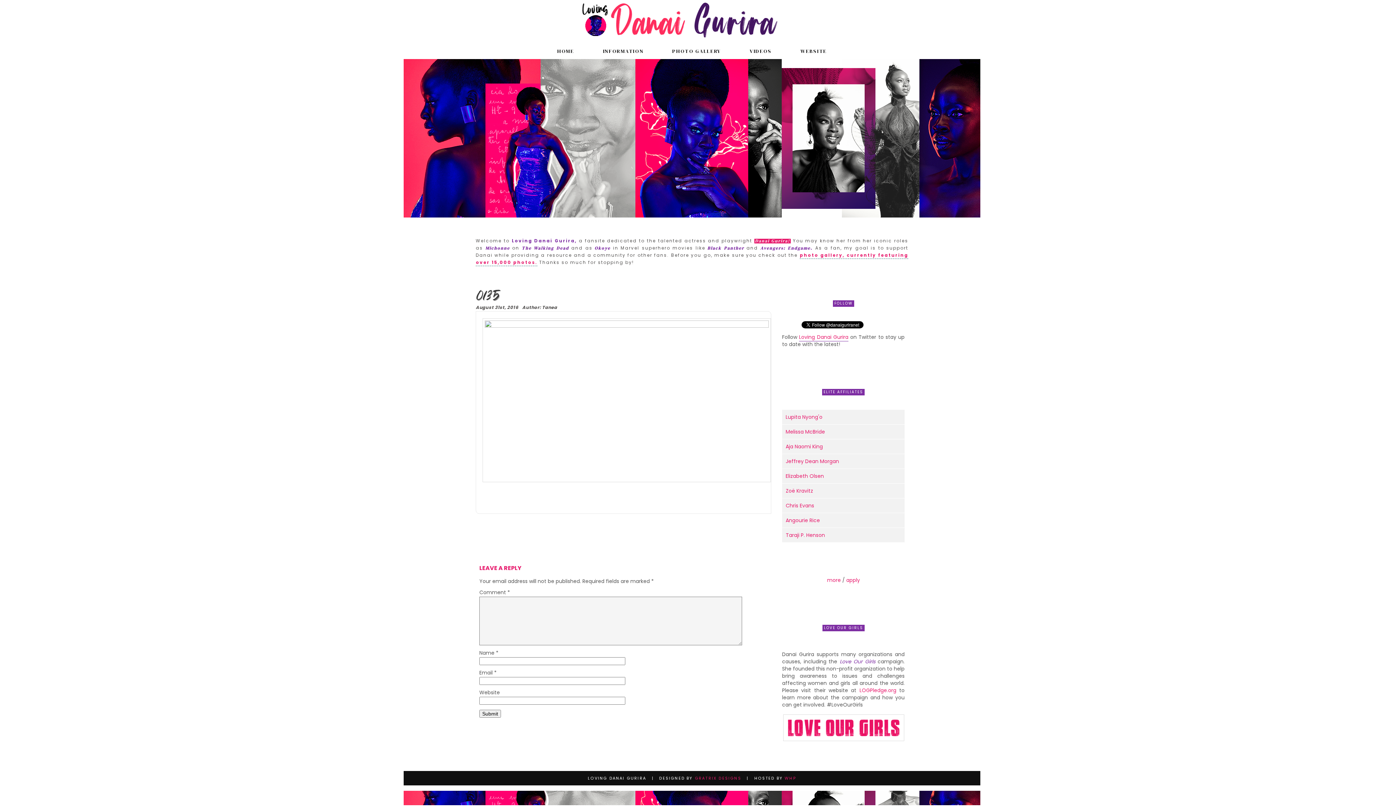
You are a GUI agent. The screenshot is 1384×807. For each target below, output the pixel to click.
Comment (494, 593)
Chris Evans (800, 505)
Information (623, 51)
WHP (790, 778)
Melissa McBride (805, 431)
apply (853, 580)
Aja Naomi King (804, 446)
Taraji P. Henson (805, 535)
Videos (761, 51)
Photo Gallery (696, 51)
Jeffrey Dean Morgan (812, 461)
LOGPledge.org (878, 690)
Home (565, 51)
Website (813, 51)
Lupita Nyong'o (804, 417)
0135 (487, 296)
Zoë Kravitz (799, 490)
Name (488, 653)
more (834, 580)
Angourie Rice (803, 520)
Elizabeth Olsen (805, 476)
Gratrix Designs (718, 778)
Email (488, 673)
